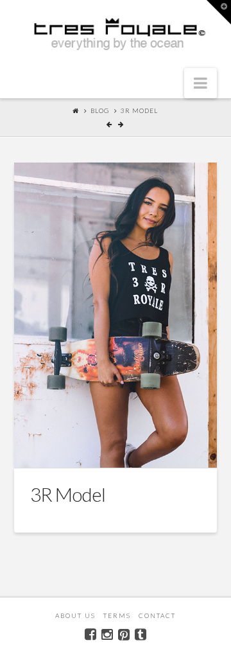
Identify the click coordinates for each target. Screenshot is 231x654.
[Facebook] (90, 634)
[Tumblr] (140, 634)
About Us (75, 615)
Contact (157, 615)
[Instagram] (107, 634)
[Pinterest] (124, 634)
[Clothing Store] (116, 35)
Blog (99, 110)
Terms (117, 615)
